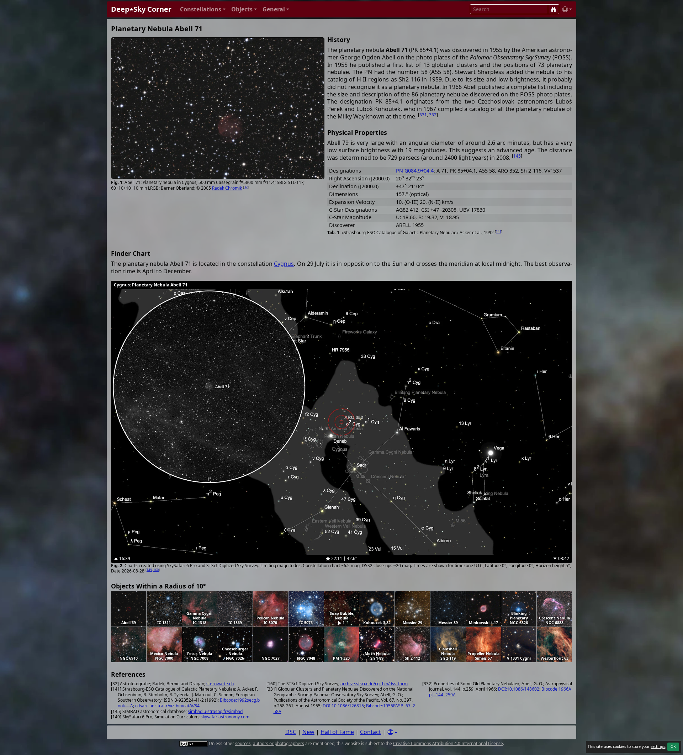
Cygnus (284, 264)
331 (423, 115)
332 (432, 115)
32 (246, 187)
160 (156, 569)
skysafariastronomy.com (225, 717)
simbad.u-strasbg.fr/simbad (215, 711)
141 (498, 231)
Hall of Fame (337, 732)
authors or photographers (278, 743)
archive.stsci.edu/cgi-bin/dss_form (374, 684)
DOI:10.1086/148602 (518, 689)
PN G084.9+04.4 (415, 170)
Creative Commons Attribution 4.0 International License (448, 743)
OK (673, 746)
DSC (290, 732)
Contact (370, 732)
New (308, 732)
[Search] (553, 9)
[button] (202, 9)
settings (658, 746)
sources (243, 743)
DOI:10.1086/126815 (343, 706)
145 (517, 156)
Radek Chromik (227, 188)
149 (149, 569)
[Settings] (392, 732)
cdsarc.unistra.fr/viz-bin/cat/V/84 (167, 706)
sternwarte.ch (220, 684)
